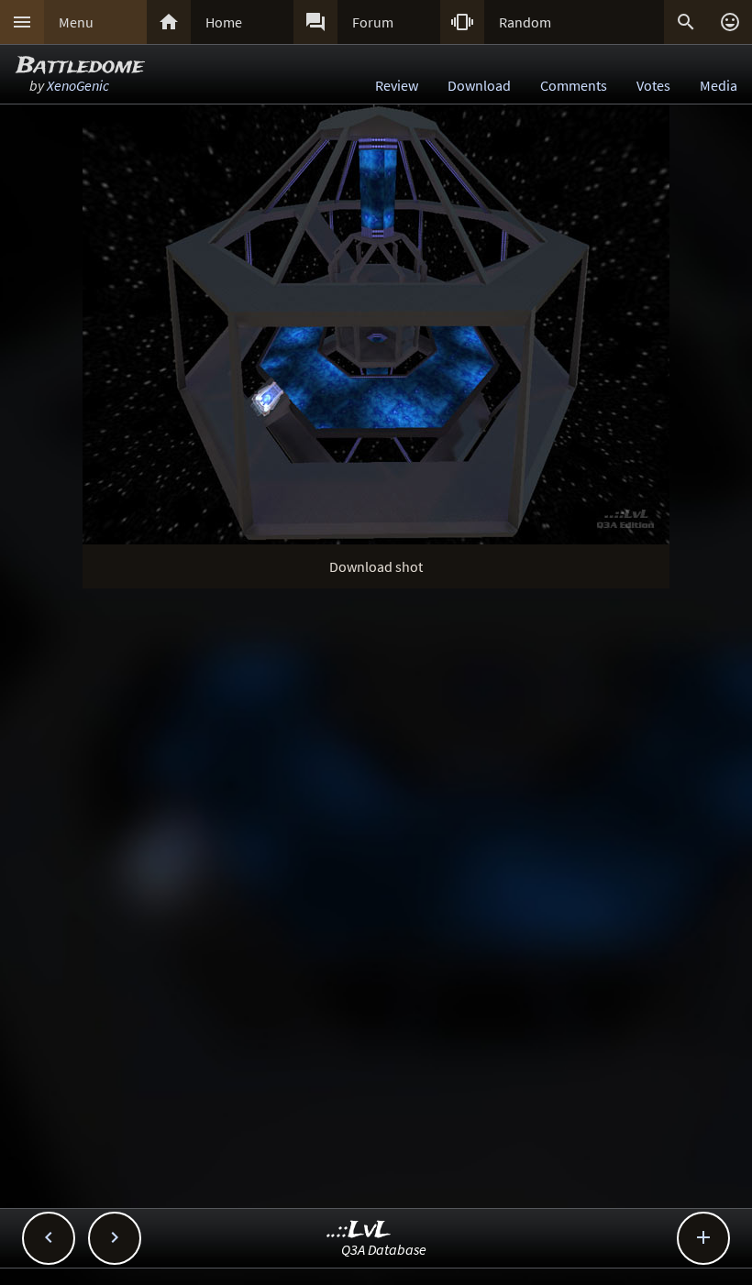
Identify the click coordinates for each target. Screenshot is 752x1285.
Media (718, 85)
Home (223, 22)
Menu (76, 22)
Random (525, 22)
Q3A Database (383, 1249)
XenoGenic (78, 85)
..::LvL (359, 1230)
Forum (372, 22)
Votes (653, 85)
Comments (573, 85)
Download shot (376, 566)
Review (396, 85)
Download (479, 85)
